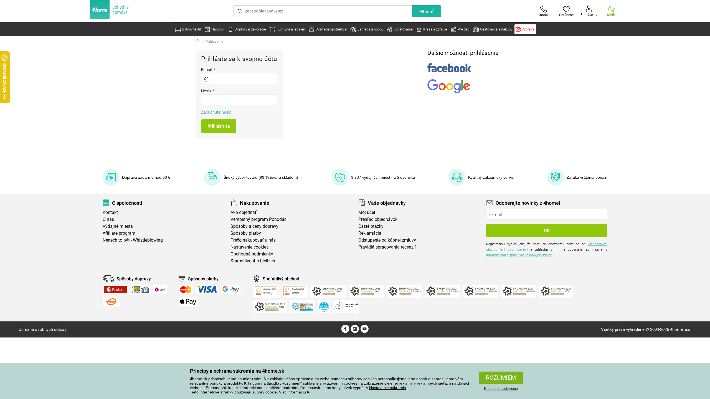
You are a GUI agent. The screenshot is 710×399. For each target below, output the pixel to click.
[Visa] (207, 289)
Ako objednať (243, 212)
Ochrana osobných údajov (42, 329)
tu (308, 392)
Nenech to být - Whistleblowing (133, 240)
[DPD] (160, 289)
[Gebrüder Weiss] (111, 301)
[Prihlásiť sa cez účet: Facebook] (449, 67)
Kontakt (110, 212)
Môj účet (366, 212)
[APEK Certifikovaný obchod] (346, 306)
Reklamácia (369, 233)
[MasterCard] (186, 289)
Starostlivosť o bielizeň (252, 261)
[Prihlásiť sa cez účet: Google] (448, 86)
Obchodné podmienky (251, 254)
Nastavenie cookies (249, 247)
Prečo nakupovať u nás (253, 240)
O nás (108, 219)
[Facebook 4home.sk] (345, 331)
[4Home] (199, 41)
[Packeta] (115, 289)
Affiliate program (119, 233)
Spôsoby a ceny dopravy (254, 226)
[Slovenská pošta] (140, 289)
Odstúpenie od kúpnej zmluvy (387, 240)
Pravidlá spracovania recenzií (387, 247)
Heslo (208, 90)
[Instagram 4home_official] (355, 331)
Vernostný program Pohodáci (259, 219)
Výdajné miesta (118, 226)
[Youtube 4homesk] (364, 331)
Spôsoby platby (245, 233)
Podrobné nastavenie (501, 389)
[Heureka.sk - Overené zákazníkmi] (324, 306)
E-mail (208, 69)
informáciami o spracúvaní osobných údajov (519, 255)
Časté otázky (371, 226)
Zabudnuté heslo (216, 112)
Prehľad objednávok (377, 219)
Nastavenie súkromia (387, 387)
